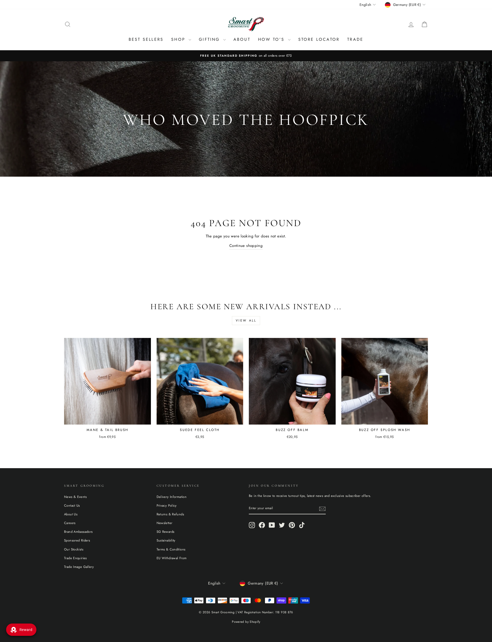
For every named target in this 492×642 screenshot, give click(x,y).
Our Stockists (73, 549)
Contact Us (72, 505)
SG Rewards (166, 531)
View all (246, 320)
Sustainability (166, 540)
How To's (272, 39)
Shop (179, 39)
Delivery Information (172, 496)
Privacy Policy (167, 505)
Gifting (210, 39)
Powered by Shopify (246, 621)
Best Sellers (146, 39)
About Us (70, 514)
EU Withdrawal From (172, 558)
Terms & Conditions (171, 549)
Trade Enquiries (75, 558)
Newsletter (164, 522)
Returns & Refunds (170, 514)
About (241, 39)
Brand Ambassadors (78, 531)
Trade (355, 39)
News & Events (75, 496)
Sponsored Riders (77, 540)
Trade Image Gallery (79, 566)
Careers (70, 522)
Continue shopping (246, 245)
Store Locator (319, 39)
